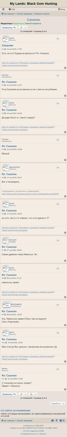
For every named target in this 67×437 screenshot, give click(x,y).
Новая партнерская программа (14, 65)
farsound (12, 240)
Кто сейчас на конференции (15, 411)
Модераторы (18, 23)
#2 (3, 85)
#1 (3, 49)
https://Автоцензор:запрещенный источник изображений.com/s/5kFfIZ (30, 194)
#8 (3, 278)
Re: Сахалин (9, 81)
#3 (3, 113)
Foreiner (5, 75)
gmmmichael (15, 167)
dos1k (11, 38)
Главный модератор (33, 23)
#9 (3, 314)
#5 (3, 177)
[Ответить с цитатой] (58, 38)
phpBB (28, 428)
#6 (3, 214)
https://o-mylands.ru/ (10, 63)
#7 (3, 250)
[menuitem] (11, 9)
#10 (3, 342)
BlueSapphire (16, 304)
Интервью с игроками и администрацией (36, 63)
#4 (3, 149)
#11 (3, 379)
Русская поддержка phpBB (33, 431)
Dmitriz (4, 368)
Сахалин (33, 19)
